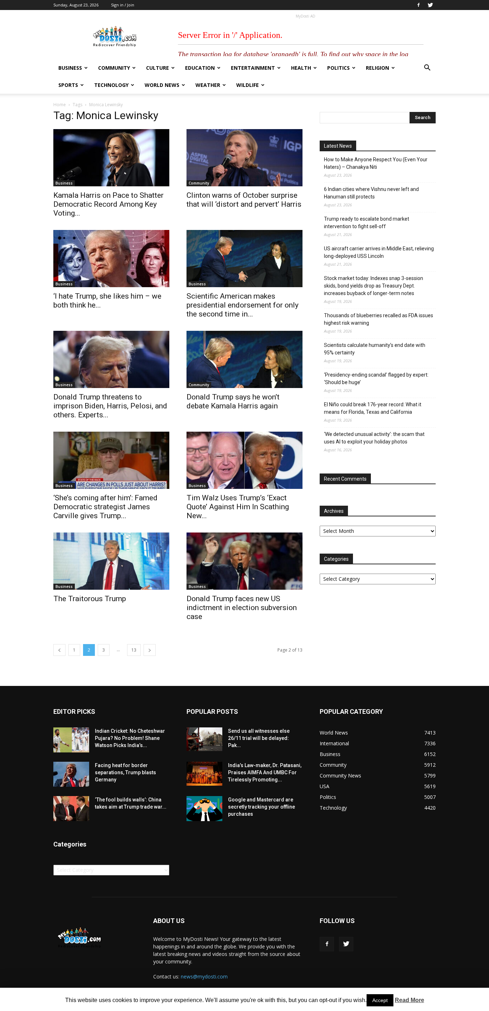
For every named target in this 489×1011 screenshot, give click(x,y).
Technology (111, 85)
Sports (68, 85)
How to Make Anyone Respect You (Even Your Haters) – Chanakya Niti (375, 163)
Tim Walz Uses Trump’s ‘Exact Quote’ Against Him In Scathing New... (238, 507)
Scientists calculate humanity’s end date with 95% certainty (374, 348)
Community (114, 67)
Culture (157, 67)
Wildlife (247, 85)
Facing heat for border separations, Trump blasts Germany (125, 772)
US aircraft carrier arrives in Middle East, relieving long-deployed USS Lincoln (379, 252)
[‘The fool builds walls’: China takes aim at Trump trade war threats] (71, 808)
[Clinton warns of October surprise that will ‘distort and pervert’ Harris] (244, 157)
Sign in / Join (122, 5)
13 (133, 650)
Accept (380, 1000)
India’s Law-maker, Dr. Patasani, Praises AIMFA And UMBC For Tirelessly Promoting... (264, 772)
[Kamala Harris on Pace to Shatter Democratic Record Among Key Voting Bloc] (111, 157)
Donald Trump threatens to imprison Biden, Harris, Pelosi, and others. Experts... (110, 406)
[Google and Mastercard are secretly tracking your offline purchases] (204, 808)
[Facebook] (418, 5)
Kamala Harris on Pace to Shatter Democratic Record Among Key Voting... (108, 204)
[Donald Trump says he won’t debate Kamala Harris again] (244, 359)
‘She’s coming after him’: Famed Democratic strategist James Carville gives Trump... (105, 507)
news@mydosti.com (204, 976)
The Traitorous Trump (89, 598)
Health (301, 67)
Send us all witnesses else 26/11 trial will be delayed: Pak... (259, 738)
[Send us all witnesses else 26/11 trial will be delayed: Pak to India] (204, 739)
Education (200, 67)
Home (59, 105)
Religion (377, 67)
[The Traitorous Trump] (111, 561)
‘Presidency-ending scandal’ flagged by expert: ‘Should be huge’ (376, 378)
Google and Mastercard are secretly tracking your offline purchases (261, 807)
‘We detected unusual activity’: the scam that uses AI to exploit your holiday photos (374, 438)
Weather (207, 85)
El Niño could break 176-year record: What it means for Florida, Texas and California (372, 408)
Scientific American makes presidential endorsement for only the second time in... (243, 305)
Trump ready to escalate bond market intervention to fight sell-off (366, 222)
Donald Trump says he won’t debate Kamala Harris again (233, 401)
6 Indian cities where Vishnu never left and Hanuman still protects (371, 193)
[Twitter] (430, 5)
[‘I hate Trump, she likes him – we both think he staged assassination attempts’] (111, 258)
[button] (427, 68)
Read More (409, 1000)
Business (70, 67)
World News (162, 85)
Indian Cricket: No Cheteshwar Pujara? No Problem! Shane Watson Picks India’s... (130, 738)
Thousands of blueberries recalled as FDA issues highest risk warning (378, 319)
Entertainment (253, 67)
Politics (338, 67)
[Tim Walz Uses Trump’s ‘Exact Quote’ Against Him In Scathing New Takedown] (244, 460)
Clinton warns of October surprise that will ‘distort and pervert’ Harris (244, 199)
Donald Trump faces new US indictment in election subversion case (242, 607)
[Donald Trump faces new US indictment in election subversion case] (244, 561)
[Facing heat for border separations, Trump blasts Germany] (71, 774)
